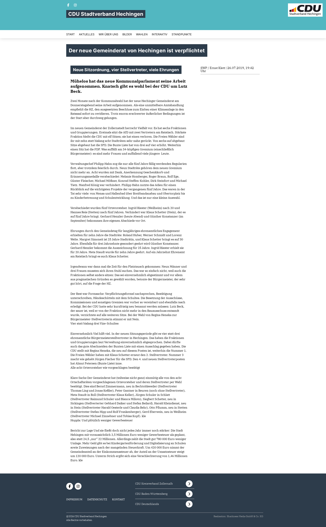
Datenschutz (97, 499)
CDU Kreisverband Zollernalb (154, 483)
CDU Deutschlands (147, 504)
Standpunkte (182, 34)
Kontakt (118, 499)
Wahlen (142, 34)
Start (70, 34)
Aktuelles (86, 34)
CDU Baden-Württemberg (151, 493)
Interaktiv (159, 34)
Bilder (127, 34)
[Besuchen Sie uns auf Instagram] (75, 5)
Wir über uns (108, 34)
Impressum (74, 499)
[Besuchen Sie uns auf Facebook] (68, 5)
